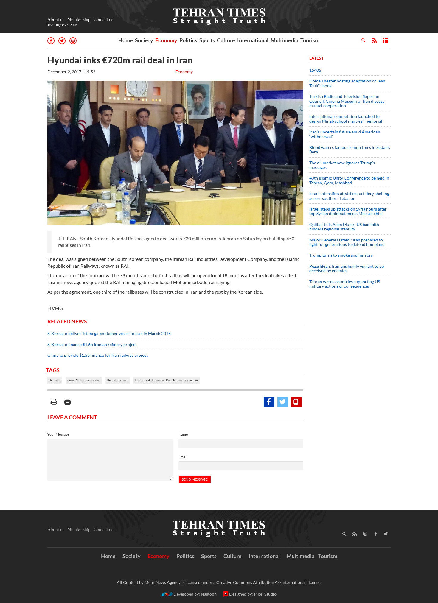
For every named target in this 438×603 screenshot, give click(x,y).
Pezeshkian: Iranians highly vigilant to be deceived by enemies (346, 268)
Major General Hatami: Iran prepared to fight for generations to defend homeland (347, 242)
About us (55, 19)
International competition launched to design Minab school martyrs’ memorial (345, 118)
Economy (166, 40)
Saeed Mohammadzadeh (83, 380)
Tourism (309, 40)
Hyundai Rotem (117, 380)
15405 (315, 70)
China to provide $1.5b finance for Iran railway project (97, 355)
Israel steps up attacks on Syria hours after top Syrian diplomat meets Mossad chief (348, 211)
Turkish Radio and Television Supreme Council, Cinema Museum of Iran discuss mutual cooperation (346, 101)
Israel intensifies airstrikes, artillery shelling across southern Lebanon (349, 195)
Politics (188, 40)
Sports (207, 40)
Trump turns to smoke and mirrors (341, 255)
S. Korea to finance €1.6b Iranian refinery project (92, 344)
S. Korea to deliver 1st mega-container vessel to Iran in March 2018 (109, 333)
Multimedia (284, 40)
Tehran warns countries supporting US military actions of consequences (344, 284)
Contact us (103, 19)
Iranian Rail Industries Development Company (167, 380)
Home (125, 40)
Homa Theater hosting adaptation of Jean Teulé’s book (347, 83)
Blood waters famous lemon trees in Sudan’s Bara (349, 149)
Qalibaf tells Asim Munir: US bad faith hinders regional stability (344, 226)
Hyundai (54, 380)
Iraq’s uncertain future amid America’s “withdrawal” (344, 134)
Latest (316, 57)
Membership (79, 19)
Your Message (58, 434)
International (252, 40)
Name (183, 434)
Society (144, 40)
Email (182, 457)
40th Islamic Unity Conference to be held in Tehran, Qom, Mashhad (349, 180)
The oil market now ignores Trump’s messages (342, 165)
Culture (226, 40)
